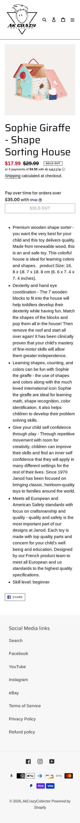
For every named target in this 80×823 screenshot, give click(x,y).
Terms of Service (25, 705)
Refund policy (22, 732)
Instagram (18, 679)
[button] (35, 169)
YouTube (17, 666)
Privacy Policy (22, 719)
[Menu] (72, 19)
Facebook (18, 653)
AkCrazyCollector (36, 801)
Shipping (12, 176)
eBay (14, 692)
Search (16, 640)
